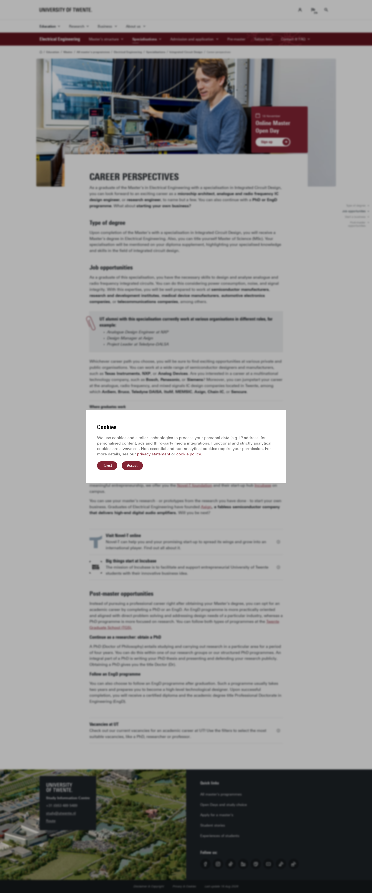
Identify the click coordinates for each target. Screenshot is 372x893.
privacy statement (153, 454)
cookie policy (188, 454)
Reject (107, 465)
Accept (132, 465)
